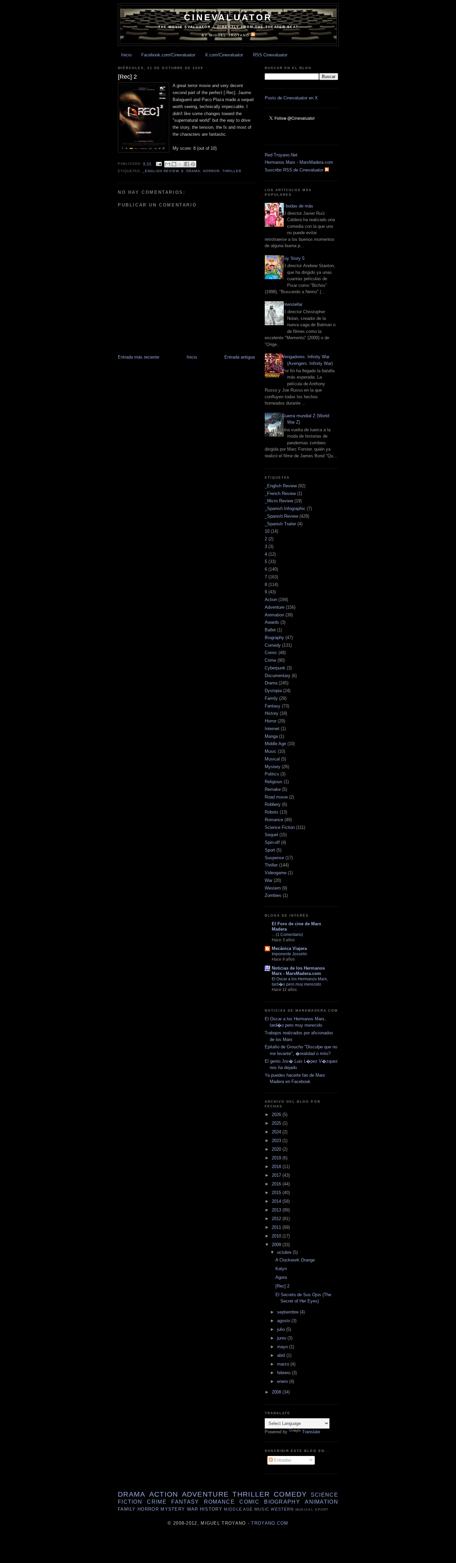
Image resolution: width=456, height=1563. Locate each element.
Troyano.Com (269, 1523)
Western (273, 888)
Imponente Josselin (289, 954)
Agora (281, 1277)
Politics (272, 773)
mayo (283, 1346)
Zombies (273, 895)
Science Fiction (280, 827)
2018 (277, 1166)
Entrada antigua (239, 357)
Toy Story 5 (293, 258)
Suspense (274, 857)
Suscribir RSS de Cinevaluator (295, 169)
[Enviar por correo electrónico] (167, 164)
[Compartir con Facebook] (186, 164)
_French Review (280, 493)
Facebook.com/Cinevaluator (168, 54)
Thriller (231, 171)
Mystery (272, 766)
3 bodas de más (297, 205)
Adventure (274, 607)
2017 (277, 1175)
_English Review (161, 171)
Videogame (275, 872)
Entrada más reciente (138, 357)
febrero (284, 1372)
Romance (274, 819)
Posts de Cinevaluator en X (291, 97)
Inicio (126, 54)
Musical (272, 758)
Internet (272, 728)
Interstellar (292, 304)
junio (282, 1338)
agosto (284, 1320)
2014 (277, 1201)
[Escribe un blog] (174, 164)
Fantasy (272, 705)
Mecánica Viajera (289, 948)
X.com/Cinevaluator (224, 54)
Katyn (281, 1268)
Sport (270, 850)
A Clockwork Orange (295, 1259)
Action (271, 599)
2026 (277, 1114)
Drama (193, 171)
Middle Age (275, 743)
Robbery (273, 804)
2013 (277, 1209)
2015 (277, 1192)
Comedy (273, 645)
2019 (277, 1157)
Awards (272, 622)
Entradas (282, 1460)
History (271, 713)
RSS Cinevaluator (270, 54)
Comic (271, 652)
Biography (274, 637)
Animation (274, 614)
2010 (277, 1235)
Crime (270, 660)
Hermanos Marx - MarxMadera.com (299, 162)
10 (267, 531)
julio (281, 1329)
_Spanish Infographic (285, 508)
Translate (311, 1431)
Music (270, 751)
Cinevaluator (228, 17)
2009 (277, 1244)
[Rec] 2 (282, 1285)
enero (283, 1381)
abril (281, 1355)
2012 (277, 1218)
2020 (277, 1149)
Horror (211, 171)
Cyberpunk (275, 667)
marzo (283, 1364)
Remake (273, 789)
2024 (277, 1131)
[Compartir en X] (180, 164)
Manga (271, 736)
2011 (277, 1227)
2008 (277, 1392)
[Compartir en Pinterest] (193, 164)
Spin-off (272, 842)
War (268, 880)
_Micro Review (279, 500)
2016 (277, 1183)
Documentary (277, 675)
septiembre (288, 1312)
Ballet (270, 629)
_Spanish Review (281, 516)
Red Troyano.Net (281, 154)
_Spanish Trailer (280, 523)
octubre (285, 1252)
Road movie (276, 797)
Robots (271, 812)
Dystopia (273, 690)
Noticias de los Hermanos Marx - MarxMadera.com (298, 971)
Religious (273, 781)
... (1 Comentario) (287, 934)
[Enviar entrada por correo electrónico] (159, 163)
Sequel (271, 834)
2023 (277, 1140)
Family (271, 698)
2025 (277, 1123)
